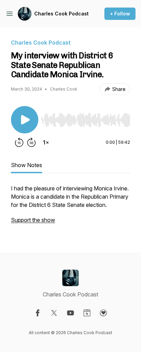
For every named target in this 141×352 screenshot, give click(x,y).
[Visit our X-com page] (54, 312)
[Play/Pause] (24, 119)
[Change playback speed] (46, 142)
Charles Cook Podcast (61, 13)
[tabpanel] (70, 207)
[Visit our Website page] (87, 312)
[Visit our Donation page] (103, 312)
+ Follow (120, 13)
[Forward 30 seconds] (31, 142)
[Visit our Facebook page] (37, 312)
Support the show (33, 219)
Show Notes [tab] (26, 165)
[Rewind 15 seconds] (19, 142)
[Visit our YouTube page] (70, 312)
